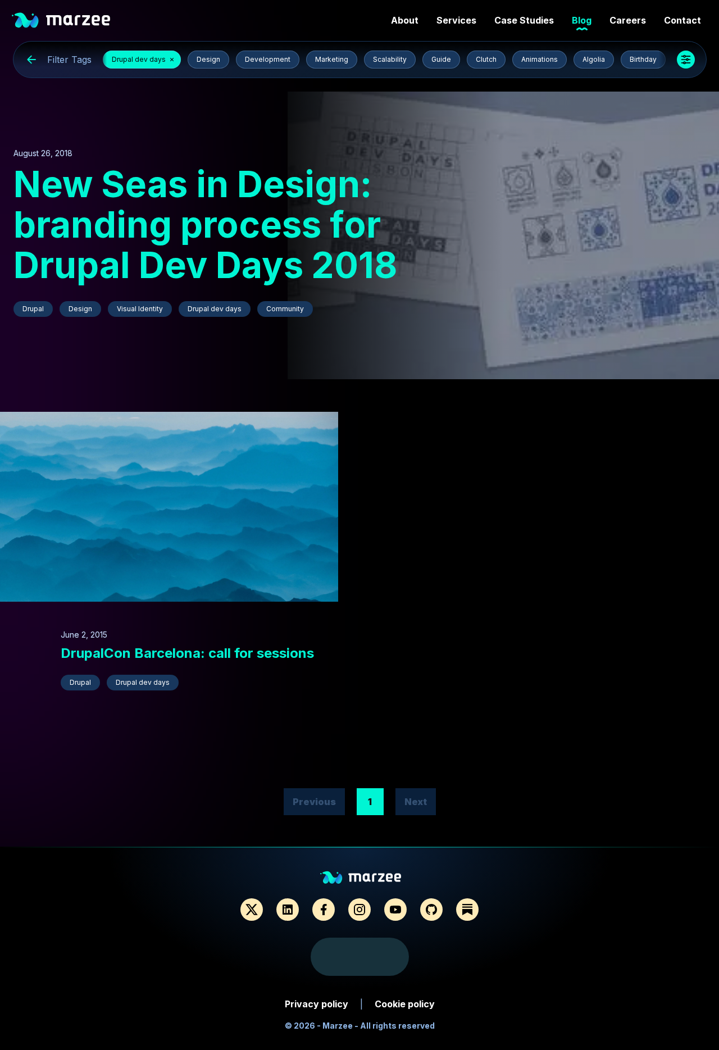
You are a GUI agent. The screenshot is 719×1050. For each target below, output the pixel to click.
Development (267, 59)
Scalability (390, 59)
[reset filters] (31, 59)
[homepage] (59, 20)
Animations (539, 59)
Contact (682, 20)
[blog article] (503, 235)
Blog (581, 20)
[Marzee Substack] (467, 909)
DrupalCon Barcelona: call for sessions (187, 653)
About (404, 20)
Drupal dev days (139, 59)
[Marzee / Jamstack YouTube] (395, 909)
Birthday (643, 59)
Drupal (33, 308)
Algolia (594, 59)
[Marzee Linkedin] (287, 909)
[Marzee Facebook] (323, 909)
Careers (627, 20)
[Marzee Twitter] (251, 909)
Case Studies (524, 20)
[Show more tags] (686, 60)
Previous (314, 801)
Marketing (331, 59)
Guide (441, 59)
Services (456, 20)
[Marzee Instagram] (359, 909)
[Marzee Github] (431, 909)
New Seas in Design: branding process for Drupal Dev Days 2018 (205, 224)
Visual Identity (140, 308)
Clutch (486, 59)
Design (208, 59)
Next (415, 801)
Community (285, 308)
